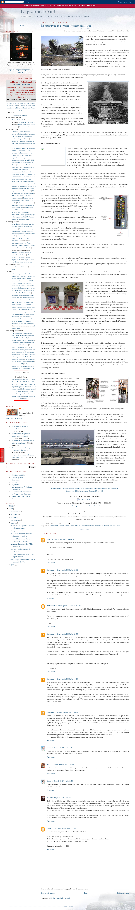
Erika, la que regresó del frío (20, 217)
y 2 (20, 260)
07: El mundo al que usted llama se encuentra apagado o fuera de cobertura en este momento (23, 393)
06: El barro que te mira (28, 389)
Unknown (50, 570)
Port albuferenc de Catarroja (20, 267)
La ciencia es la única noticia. (22, 491)
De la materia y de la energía (26, 122)
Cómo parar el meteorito (23, 155)
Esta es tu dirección (24, 124)
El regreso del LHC (23, 139)
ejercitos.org (16, 480)
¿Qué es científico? (17, 120)
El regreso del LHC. (18, 531)
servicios (91, 6)
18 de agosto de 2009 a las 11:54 (62, 539)
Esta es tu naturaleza (25, 127)
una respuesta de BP (17, 364)
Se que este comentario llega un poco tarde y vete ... (23, 456)
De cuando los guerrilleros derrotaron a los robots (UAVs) (23, 295)
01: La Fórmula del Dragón (20, 379)
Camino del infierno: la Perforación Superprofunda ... (23, 555)
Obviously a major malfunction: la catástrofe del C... (23, 560)
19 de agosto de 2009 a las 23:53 (66, 634)
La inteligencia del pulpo (27, 214)
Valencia (15, 499)
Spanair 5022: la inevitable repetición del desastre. (67, 25)
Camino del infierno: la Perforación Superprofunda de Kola (23, 134)
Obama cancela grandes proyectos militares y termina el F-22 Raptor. (22, 281)
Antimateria (15, 205)
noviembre (15, 514)
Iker (48, 539)
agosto (13, 523)
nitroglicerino (52, 605)
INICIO (21, 25)
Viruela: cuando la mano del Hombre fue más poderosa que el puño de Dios (23, 210)
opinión (36, 6)
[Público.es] (9, 6)
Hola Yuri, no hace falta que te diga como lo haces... (22, 449)
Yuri (48, 764)
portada (28, 6)
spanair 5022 (115, 526)
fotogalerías (58, 6)
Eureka (14, 482)
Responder (51, 562)
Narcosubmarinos (28, 323)
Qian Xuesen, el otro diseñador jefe (22, 262)
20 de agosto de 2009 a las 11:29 (66, 679)
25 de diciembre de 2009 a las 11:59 (67, 712)
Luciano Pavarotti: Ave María (25, 340)
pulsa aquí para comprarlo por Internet (85, 505)
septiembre (15, 520)
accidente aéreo (57, 526)
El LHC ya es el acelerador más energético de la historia (23, 162)
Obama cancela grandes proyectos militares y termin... (23, 526)
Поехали (10, 103)
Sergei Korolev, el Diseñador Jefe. (21, 224)
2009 (11, 509)
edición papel (71, 6)
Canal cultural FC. (18, 475)
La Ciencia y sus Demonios (21, 494)
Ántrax (21, 205)
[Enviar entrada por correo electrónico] (69, 523)
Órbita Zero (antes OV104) (21, 496)
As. (48, 797)
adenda (19, 305)
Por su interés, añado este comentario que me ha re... (21, 427)
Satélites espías (26, 293)
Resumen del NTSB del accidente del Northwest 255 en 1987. (84, 491)
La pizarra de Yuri (38, 11)
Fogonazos (15, 484)
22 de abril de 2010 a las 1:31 (62, 748)
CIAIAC (77, 526)
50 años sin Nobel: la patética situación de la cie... (21, 534)
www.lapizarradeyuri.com (95, 514)
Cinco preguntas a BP (28, 361)
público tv (46, 6)
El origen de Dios (28, 260)
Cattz (49, 747)
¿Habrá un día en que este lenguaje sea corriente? (21, 434)
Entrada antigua (123, 893)
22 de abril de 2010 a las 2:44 (62, 781)
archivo (82, 6)
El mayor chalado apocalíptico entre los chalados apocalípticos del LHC (22, 157)
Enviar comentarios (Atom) (60, 898)
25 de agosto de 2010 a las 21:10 (64, 828)
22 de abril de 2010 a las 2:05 (64, 764)
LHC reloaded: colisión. (27, 167)
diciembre (15, 511)
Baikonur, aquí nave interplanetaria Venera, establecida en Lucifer (23, 200)
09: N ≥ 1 (26, 398)
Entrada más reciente (48, 893)
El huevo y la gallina (17, 132)
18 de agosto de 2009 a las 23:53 (70, 605)
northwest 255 (88, 526)
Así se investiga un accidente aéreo (22, 274)
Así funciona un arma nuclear (25, 203)
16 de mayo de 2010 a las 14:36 (61, 797)
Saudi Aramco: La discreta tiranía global (23, 369)
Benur (49, 828)
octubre (14, 517)
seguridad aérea (102, 526)
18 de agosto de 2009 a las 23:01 (66, 570)
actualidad (69, 526)
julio (13, 564)
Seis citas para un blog (19, 103)
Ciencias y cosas (17, 477)
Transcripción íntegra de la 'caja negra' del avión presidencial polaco (22, 321)
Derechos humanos (17, 333)
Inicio (86, 893)
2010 (11, 506)
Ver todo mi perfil (14, 419)
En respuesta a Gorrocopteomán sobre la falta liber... (23, 441)
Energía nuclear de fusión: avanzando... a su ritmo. (22, 153)
